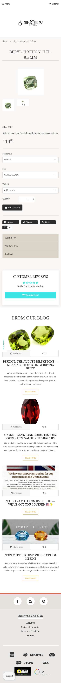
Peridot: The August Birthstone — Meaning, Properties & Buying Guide (30, 365)
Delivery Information (30, 627)
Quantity (6, 199)
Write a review (30, 295)
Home (4, 41)
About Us (30, 623)
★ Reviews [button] (3, 345)
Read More (30, 392)
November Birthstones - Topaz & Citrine (30, 557)
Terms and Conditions (30, 631)
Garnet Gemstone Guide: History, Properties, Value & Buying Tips (30, 436)
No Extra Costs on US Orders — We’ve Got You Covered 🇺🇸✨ (30, 503)
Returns (30, 635)
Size (4, 169)
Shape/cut (7, 154)
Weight (5, 184)
